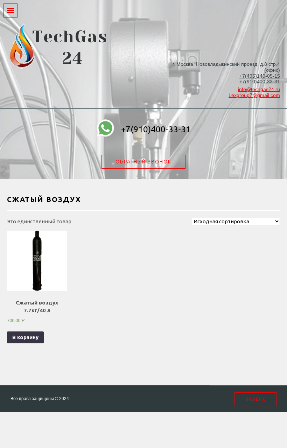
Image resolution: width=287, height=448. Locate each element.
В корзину (25, 337)
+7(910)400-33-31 (259, 81)
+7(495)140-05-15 (259, 76)
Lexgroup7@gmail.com (254, 95)
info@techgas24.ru (259, 89)
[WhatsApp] (105, 129)
